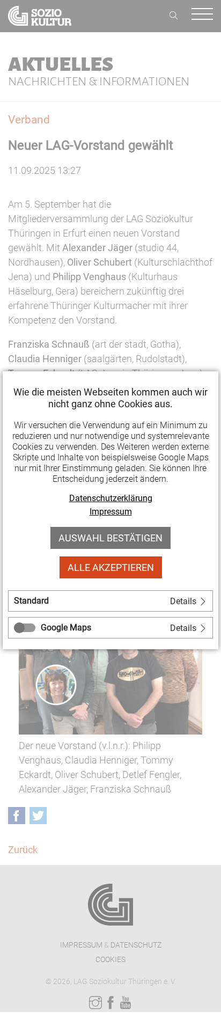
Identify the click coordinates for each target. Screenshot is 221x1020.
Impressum (111, 512)
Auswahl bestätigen (110, 538)
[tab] (110, 601)
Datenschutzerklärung (110, 498)
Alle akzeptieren (111, 567)
